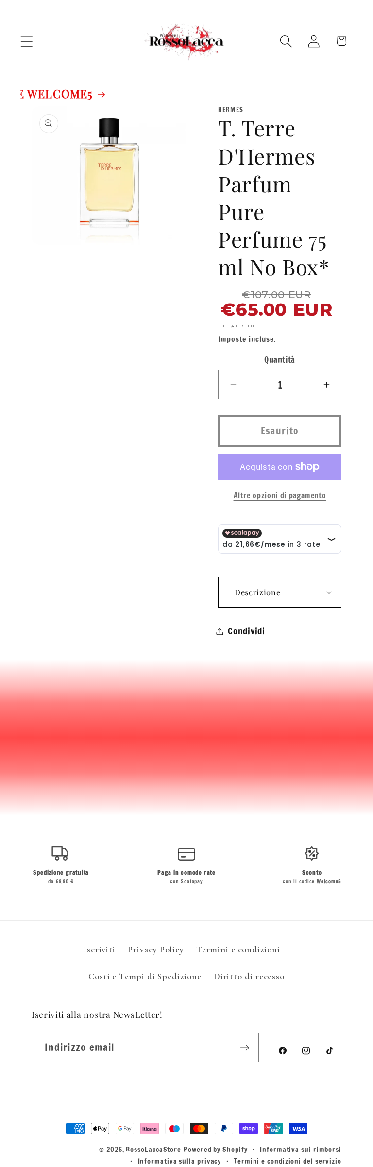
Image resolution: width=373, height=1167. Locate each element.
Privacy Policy (156, 949)
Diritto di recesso (249, 976)
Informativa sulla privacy (179, 1161)
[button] (26, 41)
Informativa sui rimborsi (300, 1149)
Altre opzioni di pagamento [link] (280, 495)
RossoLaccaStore (153, 1149)
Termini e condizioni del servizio (287, 1161)
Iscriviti (100, 949)
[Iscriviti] (244, 1048)
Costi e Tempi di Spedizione (145, 976)
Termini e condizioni (238, 949)
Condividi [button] (246, 631)
